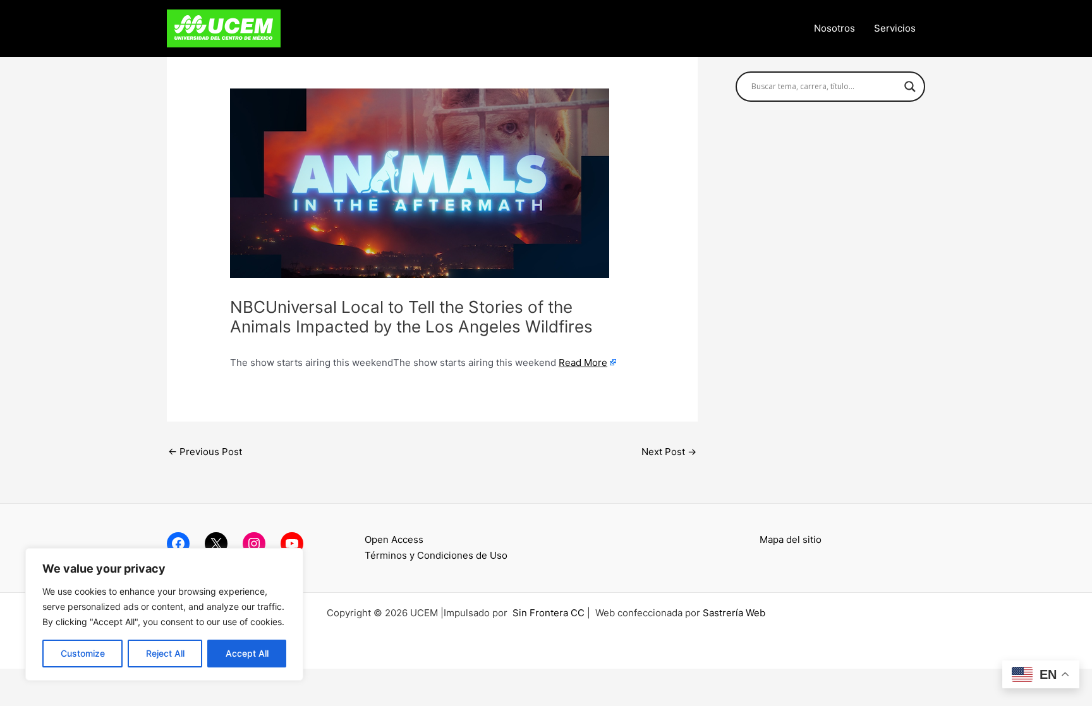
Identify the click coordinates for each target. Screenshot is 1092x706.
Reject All (165, 653)
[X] (216, 543)
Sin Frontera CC (549, 613)
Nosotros (834, 28)
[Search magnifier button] (910, 86)
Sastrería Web (734, 613)
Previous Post (205, 452)
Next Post (668, 452)
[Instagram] (254, 543)
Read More (583, 362)
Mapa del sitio (791, 539)
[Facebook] (178, 543)
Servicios (895, 28)
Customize (83, 653)
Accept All (247, 653)
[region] (164, 614)
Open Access (394, 539)
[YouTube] (292, 543)
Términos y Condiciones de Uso (436, 555)
